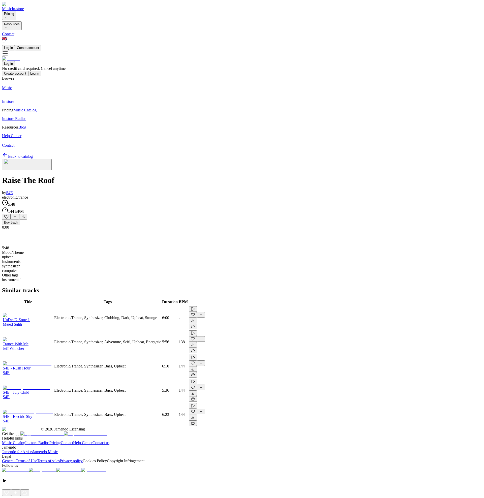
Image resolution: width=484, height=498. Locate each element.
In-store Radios (37, 443)
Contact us (101, 443)
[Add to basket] (193, 326)
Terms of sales (48, 461)
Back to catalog (20, 156)
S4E (9, 193)
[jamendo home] (11, 4)
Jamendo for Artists (17, 452)
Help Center (83, 443)
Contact (8, 34)
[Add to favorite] (6, 217)
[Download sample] (23, 217)
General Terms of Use (19, 461)
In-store (18, 9)
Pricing (9, 14)
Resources (12, 24)
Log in (8, 48)
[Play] (27, 164)
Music (7, 9)
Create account (28, 48)
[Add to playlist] (15, 217)
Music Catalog (13, 443)
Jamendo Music (45, 452)
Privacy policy (71, 461)
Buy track (11, 222)
